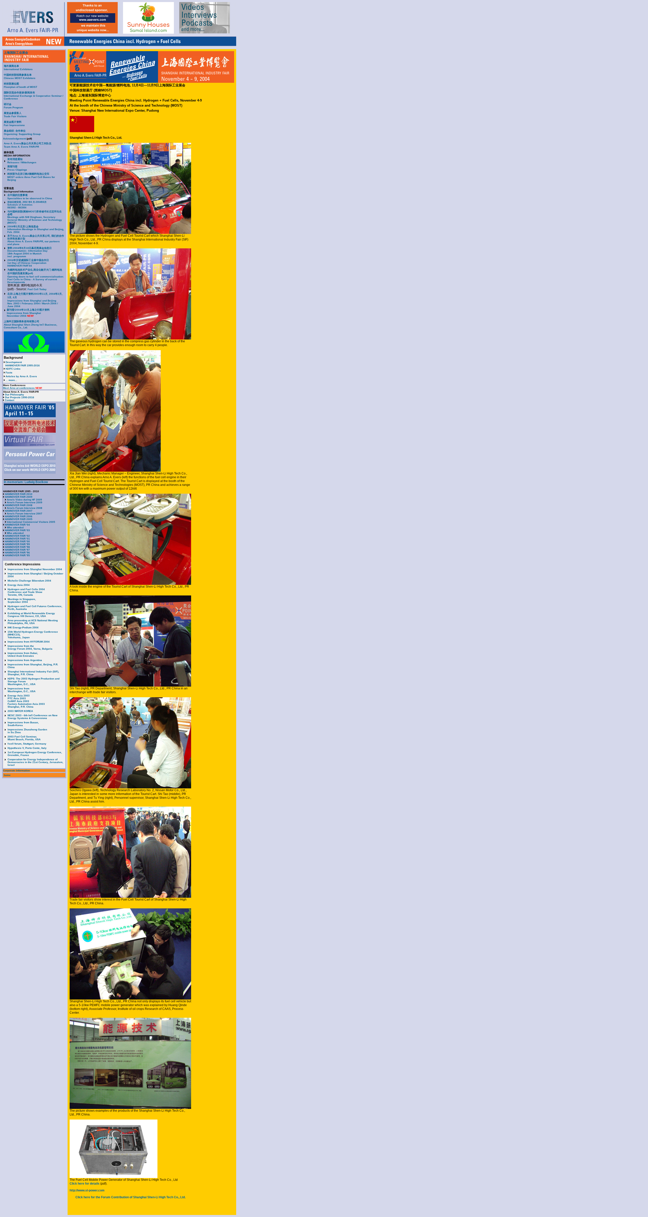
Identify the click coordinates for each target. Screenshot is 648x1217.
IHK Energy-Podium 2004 (23, 627)
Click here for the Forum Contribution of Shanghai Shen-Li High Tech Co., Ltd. (130, 1197)
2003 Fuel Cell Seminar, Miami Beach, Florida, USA (24, 738)
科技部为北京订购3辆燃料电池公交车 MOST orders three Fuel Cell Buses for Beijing (31, 176)
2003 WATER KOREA (20, 711)
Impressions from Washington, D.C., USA (21, 690)
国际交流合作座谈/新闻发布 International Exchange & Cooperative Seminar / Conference (33, 95)
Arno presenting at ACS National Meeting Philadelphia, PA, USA (33, 622)
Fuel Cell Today (37, 289)
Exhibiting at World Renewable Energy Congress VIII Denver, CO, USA (31, 614)
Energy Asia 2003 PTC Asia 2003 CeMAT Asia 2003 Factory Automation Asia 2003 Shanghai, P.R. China (26, 701)
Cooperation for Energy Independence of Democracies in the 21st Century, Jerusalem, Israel (35, 762)
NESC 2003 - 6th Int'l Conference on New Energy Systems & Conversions (32, 717)
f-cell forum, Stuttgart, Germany (27, 743)
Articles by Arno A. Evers (21, 376)
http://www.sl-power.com (87, 1190)
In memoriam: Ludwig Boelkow (26, 482)
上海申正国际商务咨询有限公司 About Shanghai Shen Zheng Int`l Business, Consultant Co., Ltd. (30, 324)
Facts (9, 372)
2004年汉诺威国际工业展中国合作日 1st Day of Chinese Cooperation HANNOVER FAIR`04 (28, 263)
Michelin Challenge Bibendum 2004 (29, 580)
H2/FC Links (13, 368)
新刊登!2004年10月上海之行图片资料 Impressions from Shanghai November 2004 (28, 312)
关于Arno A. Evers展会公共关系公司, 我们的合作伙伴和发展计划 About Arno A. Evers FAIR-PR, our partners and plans (35, 240)
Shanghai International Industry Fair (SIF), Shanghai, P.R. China (33, 673)
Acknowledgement (14, 138)
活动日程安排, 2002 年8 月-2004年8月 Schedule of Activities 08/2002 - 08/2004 (27, 205)
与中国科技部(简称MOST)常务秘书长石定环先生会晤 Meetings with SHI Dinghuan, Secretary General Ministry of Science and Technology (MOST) (34, 217)
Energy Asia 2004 (19, 585)
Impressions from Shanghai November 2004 (35, 569)
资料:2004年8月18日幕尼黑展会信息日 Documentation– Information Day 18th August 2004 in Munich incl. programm (29, 252)
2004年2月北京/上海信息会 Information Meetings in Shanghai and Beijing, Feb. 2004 (35, 229)
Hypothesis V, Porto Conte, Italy (27, 748)
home (7, 775)
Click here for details (84, 1183)
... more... (11, 380)
